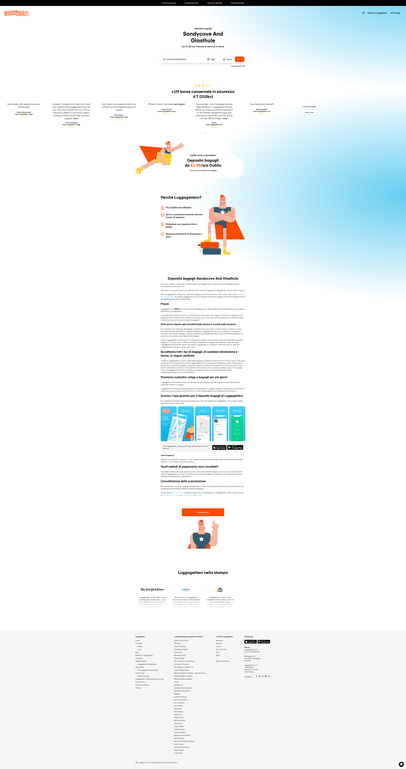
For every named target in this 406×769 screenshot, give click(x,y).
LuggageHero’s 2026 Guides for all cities (149, 679)
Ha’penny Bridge (180, 646)
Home (137, 640)
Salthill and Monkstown (182, 691)
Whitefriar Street (179, 655)
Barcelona (219, 640)
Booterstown (178, 711)
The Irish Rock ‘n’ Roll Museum (184, 661)
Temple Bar (178, 652)
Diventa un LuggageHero (144, 655)
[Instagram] (262, 676)
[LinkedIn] (269, 676)
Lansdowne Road (180, 697)
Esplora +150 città (222, 661)
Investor (140, 646)
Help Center (139, 667)
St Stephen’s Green (181, 649)
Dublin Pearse (179, 726)
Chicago (219, 643)
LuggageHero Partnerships (147, 664)
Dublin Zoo (178, 714)
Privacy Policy (140, 682)
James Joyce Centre (181, 640)
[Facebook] (256, 676)
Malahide (177, 694)
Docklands (178, 709)
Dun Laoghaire (179, 703)
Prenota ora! (203, 512)
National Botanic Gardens (183, 679)
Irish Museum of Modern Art (183, 667)
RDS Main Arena (179, 720)
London (218, 646)
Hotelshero (139, 658)
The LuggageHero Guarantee (148, 670)
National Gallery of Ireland (183, 676)
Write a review (309, 112)
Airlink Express (179, 738)
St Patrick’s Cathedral (181, 747)
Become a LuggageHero (377, 13)
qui (169, 461)
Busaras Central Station (182, 735)
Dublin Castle (178, 744)
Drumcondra (178, 706)
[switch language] (363, 12)
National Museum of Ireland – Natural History (189, 673)
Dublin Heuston (179, 729)
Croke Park (178, 753)
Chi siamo (138, 643)
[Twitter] (259, 676)
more (75, 118)
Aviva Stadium (179, 750)
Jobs (139, 649)
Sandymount (178, 685)
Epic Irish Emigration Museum (184, 741)
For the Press (140, 673)
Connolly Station (180, 732)
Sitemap (138, 688)
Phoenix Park (178, 717)
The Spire (177, 643)
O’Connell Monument (181, 664)
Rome (218, 655)
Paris (217, 652)
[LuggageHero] (16, 15)
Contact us (248, 676)
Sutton (176, 682)
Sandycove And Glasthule (183, 688)
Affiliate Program (141, 661)
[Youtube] (266, 676)
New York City (221, 649)
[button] (401, 764)
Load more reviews (309, 106)
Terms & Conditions (142, 685)
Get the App (395, 13)
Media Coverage (143, 676)
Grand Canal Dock (180, 700)
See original (179, 104)
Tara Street (178, 723)
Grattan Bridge (179, 658)
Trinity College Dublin (181, 670)
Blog (137, 652)
